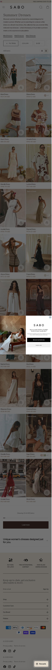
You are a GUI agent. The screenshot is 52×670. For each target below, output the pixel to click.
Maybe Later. (39, 345)
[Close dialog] (50, 317)
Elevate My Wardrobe (39, 339)
